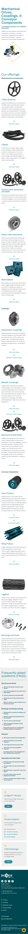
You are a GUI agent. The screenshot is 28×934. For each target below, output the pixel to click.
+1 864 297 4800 (5, 891)
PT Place (5, 900)
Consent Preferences (18, 928)
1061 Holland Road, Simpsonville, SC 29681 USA (13, 888)
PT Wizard (5, 902)
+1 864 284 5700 (5, 893)
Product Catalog (7, 907)
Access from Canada (12, 831)
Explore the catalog (14, 123)
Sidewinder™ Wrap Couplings (14, 357)
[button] (24, 930)
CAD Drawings (5, 916)
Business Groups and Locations (20, 925)
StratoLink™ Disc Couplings (14, 414)
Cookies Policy (10, 928)
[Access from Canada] (5, 831)
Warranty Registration (6, 918)
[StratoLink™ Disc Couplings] (14, 411)
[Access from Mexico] (5, 834)
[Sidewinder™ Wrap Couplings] (14, 355)
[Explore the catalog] (14, 121)
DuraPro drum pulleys (14, 523)
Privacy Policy (4, 928)
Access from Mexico (12, 834)
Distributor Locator (7, 905)
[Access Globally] (5, 836)
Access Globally (11, 836)
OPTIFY (5, 910)
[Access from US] (5, 829)
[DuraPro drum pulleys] (14, 520)
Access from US (11, 829)
